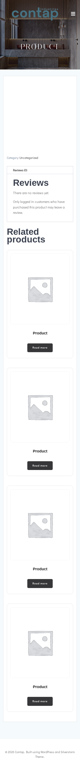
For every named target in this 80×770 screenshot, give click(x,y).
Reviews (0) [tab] (20, 170)
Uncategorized (28, 158)
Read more (40, 347)
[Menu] (73, 14)
